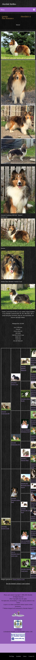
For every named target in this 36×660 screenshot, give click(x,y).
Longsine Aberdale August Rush (15, 500)
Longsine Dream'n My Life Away (25, 510)
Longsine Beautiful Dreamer (33, 518)
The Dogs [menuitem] (11, 656)
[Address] (22, 648)
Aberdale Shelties (9, 4)
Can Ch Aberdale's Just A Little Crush (15, 554)
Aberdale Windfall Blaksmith (23, 368)
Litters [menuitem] (24, 656)
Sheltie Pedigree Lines (19, 579)
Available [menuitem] (18, 656)
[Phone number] (13, 648)
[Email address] (18, 648)
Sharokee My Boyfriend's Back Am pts (25, 485)
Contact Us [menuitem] (31, 656)
